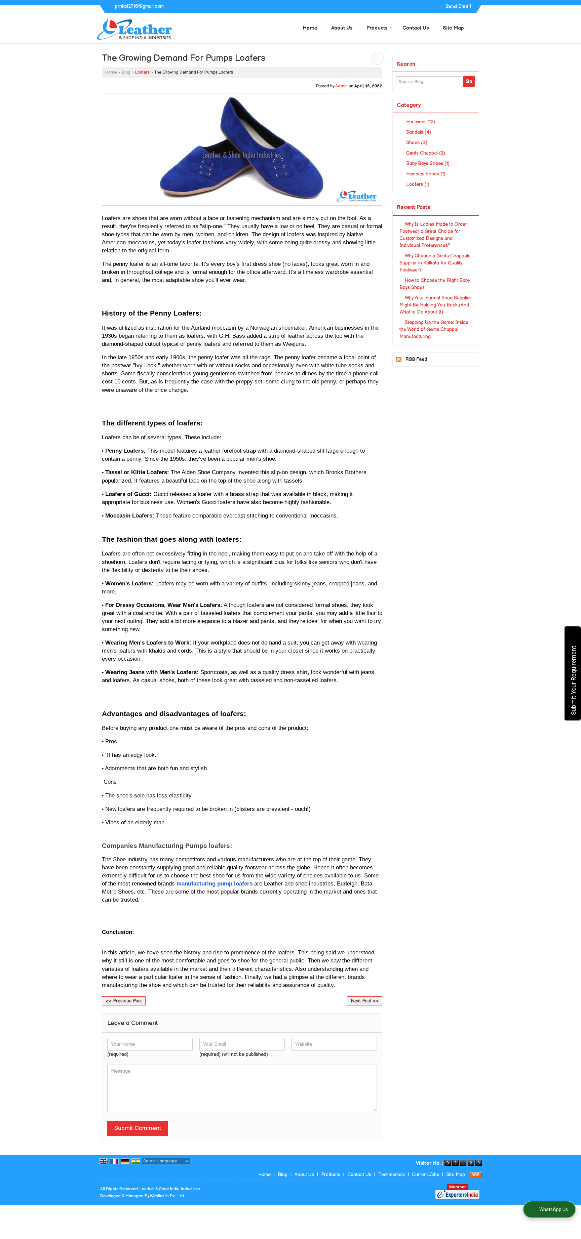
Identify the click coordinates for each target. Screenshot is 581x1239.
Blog (125, 72)
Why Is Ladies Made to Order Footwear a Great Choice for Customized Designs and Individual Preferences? (433, 234)
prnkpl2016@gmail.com (139, 6)
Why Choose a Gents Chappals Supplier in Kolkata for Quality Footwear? (434, 263)
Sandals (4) (418, 132)
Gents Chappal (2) (425, 153)
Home (310, 28)
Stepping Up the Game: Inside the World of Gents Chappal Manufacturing (433, 329)
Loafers (142, 72)
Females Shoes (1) (425, 174)
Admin (341, 86)
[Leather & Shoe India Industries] (135, 28)
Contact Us (415, 28)
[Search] (480, 27)
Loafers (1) (417, 184)
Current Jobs (425, 1175)
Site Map (453, 28)
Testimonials (391, 1175)
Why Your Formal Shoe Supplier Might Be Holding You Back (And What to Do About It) (435, 305)
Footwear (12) (420, 122)
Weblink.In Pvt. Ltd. (167, 1196)
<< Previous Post (124, 1001)
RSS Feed (416, 359)
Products (377, 28)
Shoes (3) (416, 143)
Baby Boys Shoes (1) (427, 163)
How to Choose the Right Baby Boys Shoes (434, 284)
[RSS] (476, 1175)
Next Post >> (365, 1001)
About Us (342, 28)
